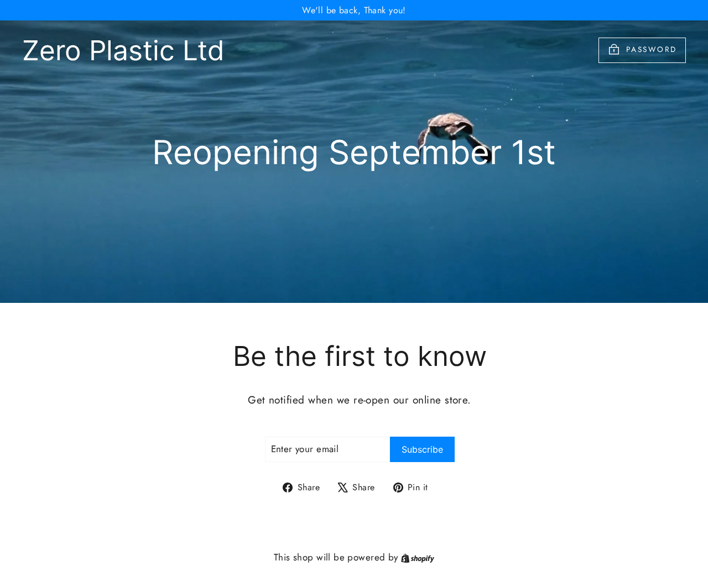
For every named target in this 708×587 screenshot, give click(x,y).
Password (651, 49)
